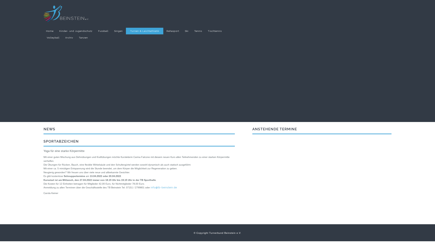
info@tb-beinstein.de (164, 187)
